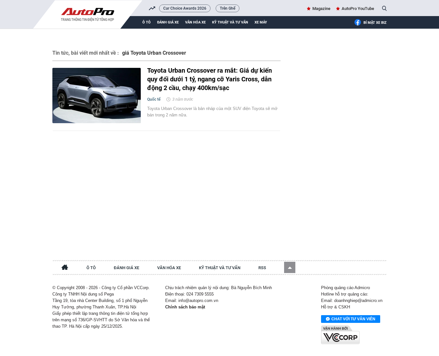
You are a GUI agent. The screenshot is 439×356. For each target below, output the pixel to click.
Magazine (321, 8)
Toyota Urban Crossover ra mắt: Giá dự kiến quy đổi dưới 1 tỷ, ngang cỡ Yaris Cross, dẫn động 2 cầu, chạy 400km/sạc (209, 79)
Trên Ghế (227, 8)
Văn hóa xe (195, 22)
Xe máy (261, 22)
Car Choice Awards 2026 (184, 8)
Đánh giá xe (168, 22)
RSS (262, 267)
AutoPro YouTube (358, 8)
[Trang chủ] (64, 268)
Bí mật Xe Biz (375, 23)
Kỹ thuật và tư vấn (230, 22)
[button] (289, 267)
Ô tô (146, 22)
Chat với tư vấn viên (353, 319)
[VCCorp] (340, 334)
